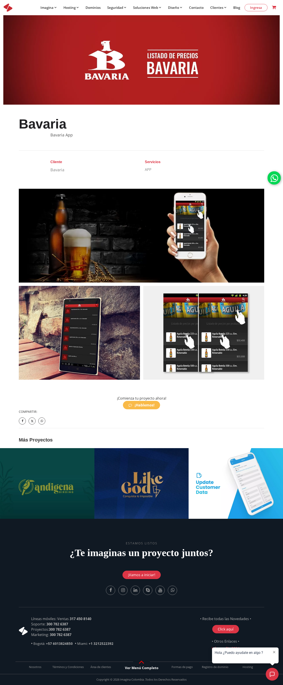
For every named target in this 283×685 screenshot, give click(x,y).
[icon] (8, 7)
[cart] (274, 7)
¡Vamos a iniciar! (141, 574)
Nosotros (35, 667)
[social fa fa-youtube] (160, 589)
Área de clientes (100, 667)
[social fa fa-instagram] (123, 589)
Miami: (95, 643)
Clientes (216, 7)
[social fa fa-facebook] (111, 589)
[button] (141, 668)
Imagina (47, 7)
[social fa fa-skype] (148, 589)
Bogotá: (53, 643)
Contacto (196, 7)
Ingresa (256, 7)
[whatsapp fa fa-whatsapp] (274, 178)
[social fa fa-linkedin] (136, 589)
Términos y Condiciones (68, 667)
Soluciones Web (145, 7)
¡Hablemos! (144, 405)
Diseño (173, 7)
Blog (236, 7)
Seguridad (115, 7)
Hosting (69, 7)
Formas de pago (182, 667)
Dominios (93, 7)
